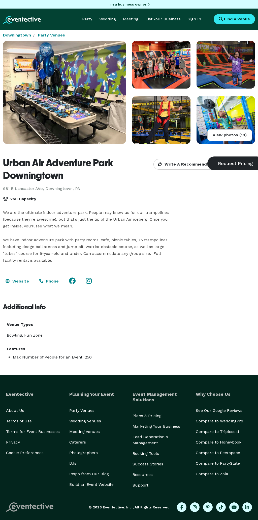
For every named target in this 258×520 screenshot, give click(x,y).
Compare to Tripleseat (217, 431)
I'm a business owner (127, 4)
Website (20, 281)
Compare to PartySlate (218, 463)
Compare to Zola (212, 473)
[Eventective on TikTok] (221, 507)
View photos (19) (230, 135)
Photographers (83, 452)
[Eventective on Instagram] (195, 507)
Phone (52, 281)
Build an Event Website (91, 484)
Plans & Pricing (147, 415)
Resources (143, 474)
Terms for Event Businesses (33, 431)
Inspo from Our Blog (89, 473)
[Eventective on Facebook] (181, 507)
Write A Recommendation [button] (190, 164)
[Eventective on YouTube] (234, 507)
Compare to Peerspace (218, 452)
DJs (72, 463)
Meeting (130, 19)
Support (140, 485)
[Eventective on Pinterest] (208, 507)
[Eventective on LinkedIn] (247, 507)
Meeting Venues (84, 431)
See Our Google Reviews (219, 410)
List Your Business (163, 19)
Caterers (77, 442)
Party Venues (51, 35)
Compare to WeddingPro (219, 421)
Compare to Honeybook (218, 442)
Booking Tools (146, 453)
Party (87, 19)
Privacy (13, 442)
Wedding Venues (85, 421)
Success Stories (148, 464)
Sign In (194, 19)
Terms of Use (19, 421)
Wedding (107, 19)
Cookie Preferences (25, 452)
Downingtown (17, 35)
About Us (15, 410)
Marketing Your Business (156, 426)
